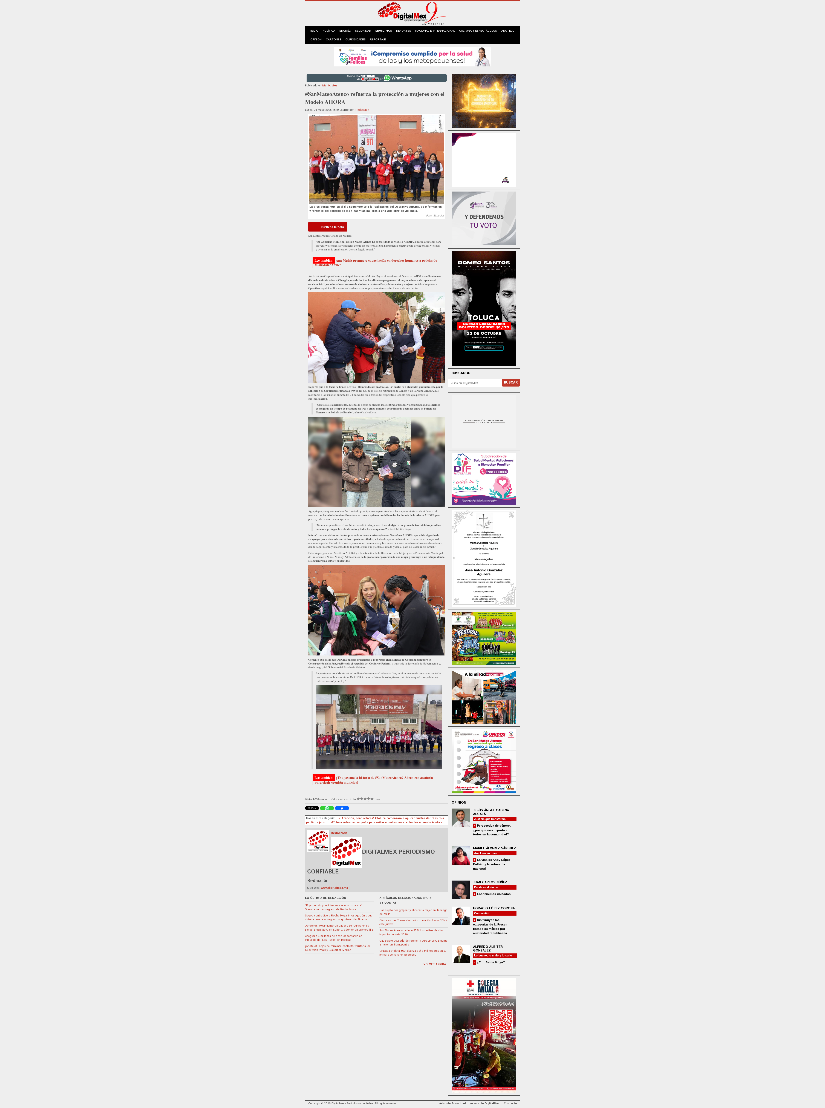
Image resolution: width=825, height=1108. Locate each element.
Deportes (403, 31)
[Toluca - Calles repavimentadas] (484, 696)
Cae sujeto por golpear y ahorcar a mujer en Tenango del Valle (413, 912)
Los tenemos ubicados (493, 894)
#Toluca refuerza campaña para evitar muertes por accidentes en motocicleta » (386, 822)
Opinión (316, 40)
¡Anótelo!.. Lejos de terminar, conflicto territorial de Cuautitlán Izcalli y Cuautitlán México (338, 948)
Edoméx (345, 31)
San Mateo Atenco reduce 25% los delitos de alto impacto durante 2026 (411, 932)
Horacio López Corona (494, 908)
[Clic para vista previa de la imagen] (376, 159)
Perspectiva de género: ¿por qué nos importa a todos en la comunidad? (492, 830)
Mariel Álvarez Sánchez (494, 848)
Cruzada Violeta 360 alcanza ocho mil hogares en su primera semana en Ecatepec (412, 953)
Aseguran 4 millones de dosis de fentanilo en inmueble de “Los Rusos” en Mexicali (333, 938)
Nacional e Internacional (435, 31)
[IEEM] (484, 159)
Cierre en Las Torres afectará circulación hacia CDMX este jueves (413, 922)
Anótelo (508, 31)
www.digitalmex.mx (334, 888)
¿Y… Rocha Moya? (490, 962)
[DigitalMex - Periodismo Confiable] (412, 14)
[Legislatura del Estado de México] (484, 100)
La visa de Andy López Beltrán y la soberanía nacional (491, 864)
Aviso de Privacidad (452, 1104)
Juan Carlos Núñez (490, 882)
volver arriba (434, 964)
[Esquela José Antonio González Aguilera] (484, 558)
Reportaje (378, 40)
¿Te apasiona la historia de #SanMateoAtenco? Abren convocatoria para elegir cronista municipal (374, 780)
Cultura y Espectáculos (478, 31)
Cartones (333, 40)
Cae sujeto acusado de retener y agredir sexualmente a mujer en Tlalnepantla (413, 943)
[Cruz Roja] (484, 1035)
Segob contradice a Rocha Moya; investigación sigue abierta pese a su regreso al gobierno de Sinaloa (338, 918)
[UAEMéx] (484, 421)
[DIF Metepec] (484, 478)
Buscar (511, 382)
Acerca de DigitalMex (485, 1104)
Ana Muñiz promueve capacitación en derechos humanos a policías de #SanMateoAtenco (376, 262)
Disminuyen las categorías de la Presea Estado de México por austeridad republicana (490, 926)
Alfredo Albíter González (488, 949)
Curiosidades (355, 40)
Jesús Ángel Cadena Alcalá (491, 812)
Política (329, 31)
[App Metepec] (412, 56)
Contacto (510, 1104)
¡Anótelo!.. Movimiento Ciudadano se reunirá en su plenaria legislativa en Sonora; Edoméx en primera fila (339, 928)
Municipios (383, 31)
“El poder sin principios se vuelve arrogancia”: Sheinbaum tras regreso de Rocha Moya (334, 908)
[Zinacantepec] (484, 637)
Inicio (314, 31)
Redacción (362, 110)
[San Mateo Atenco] (484, 760)
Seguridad (363, 31)
